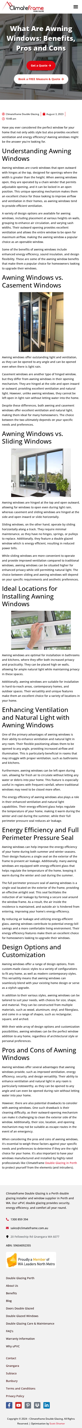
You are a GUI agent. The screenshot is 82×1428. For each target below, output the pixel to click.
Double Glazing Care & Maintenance (30, 1323)
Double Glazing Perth (20, 1278)
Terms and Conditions (20, 1388)
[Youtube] (18, 1405)
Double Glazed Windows (22, 1316)
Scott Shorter (57, 1423)
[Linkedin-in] (46, 1405)
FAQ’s (9, 1331)
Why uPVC (13, 1346)
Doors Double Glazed (20, 1308)
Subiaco (11, 1373)
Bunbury (12, 1381)
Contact (11, 1358)
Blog (9, 1301)
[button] (76, 7)
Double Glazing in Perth (61, 1163)
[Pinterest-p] (28, 1405)
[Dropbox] (37, 1405)
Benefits (11, 1293)
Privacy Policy (15, 1396)
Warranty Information (20, 1339)
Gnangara (12, 1366)
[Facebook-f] (9, 1405)
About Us (12, 1286)
